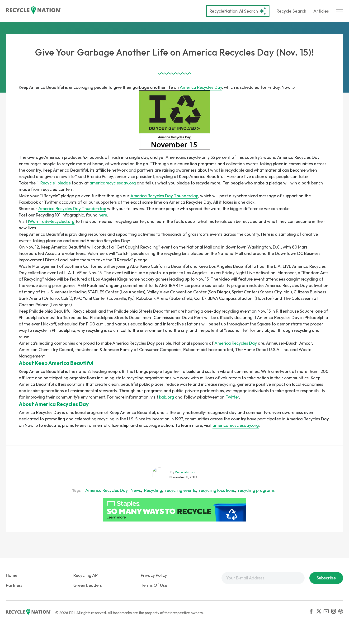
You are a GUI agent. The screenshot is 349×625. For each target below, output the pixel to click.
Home (11, 575)
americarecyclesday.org (113, 183)
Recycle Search (291, 11)
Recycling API (86, 575)
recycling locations (217, 490)
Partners (14, 585)
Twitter (232, 397)
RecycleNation (223, 11)
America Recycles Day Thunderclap (164, 195)
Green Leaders (87, 585)
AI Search (233, 11)
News (136, 490)
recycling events (180, 490)
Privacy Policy (154, 575)
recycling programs (256, 490)
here (103, 215)
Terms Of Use (154, 585)
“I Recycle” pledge (54, 183)
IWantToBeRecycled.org (51, 221)
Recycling (153, 490)
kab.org (166, 397)
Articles (321, 11)
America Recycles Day (201, 87)
